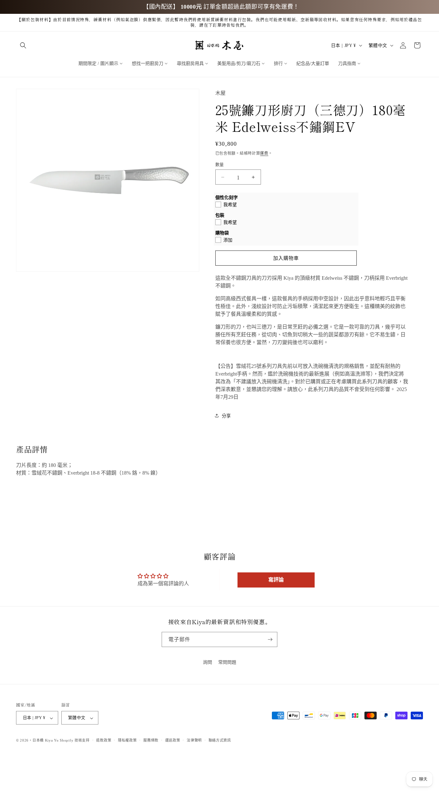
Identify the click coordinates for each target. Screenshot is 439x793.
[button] (23, 45)
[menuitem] (100, 63)
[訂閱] (270, 639)
